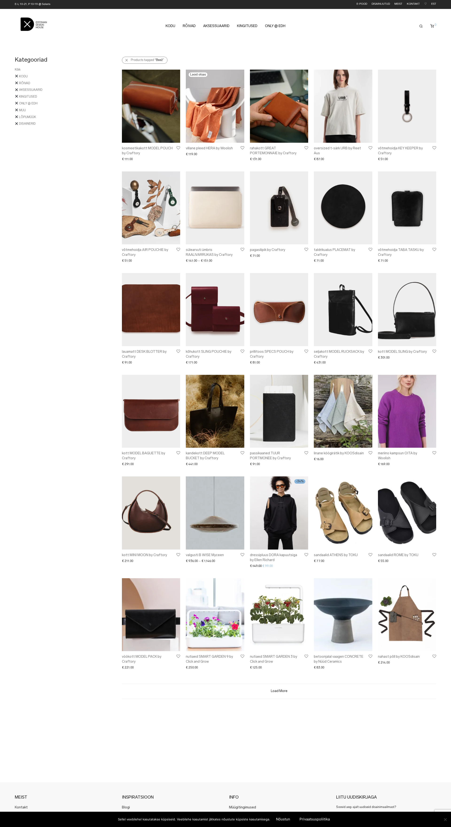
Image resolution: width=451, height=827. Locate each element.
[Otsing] (421, 26)
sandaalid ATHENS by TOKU (336, 555)
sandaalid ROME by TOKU (398, 555)
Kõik (18, 69)
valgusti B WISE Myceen (205, 555)
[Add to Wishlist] (178, 148)
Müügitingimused (242, 807)
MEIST (398, 4)
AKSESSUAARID (216, 26)
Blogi (126, 807)
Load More (279, 691)
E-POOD (362, 4)
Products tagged (147, 60)
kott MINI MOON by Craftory (144, 555)
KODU (170, 26)
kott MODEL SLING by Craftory (402, 352)
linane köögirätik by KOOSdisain (339, 453)
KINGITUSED (247, 26)
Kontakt (21, 807)
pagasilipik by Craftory (267, 250)
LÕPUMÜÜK (27, 117)
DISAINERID (27, 123)
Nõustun (283, 819)
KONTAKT (413, 4)
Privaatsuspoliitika (314, 819)
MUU (22, 110)
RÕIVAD (189, 26)
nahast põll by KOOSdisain (399, 657)
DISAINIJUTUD (381, 4)
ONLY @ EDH (275, 26)
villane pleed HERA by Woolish (209, 148)
